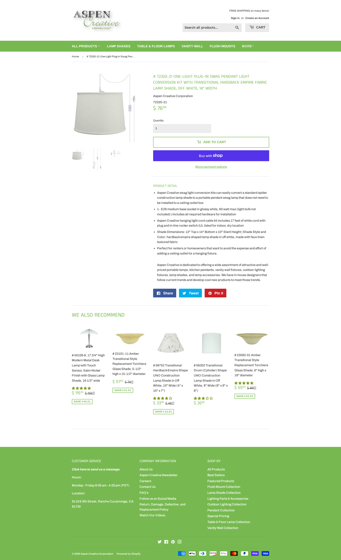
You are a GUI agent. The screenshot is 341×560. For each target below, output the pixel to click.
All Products (216, 469)
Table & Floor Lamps (156, 46)
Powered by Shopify (129, 553)
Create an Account (257, 18)
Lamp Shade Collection (224, 492)
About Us (146, 469)
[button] (81, 388)
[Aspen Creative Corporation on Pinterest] (173, 542)
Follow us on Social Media (158, 498)
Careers (145, 481)
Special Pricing (218, 516)
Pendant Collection (221, 510)
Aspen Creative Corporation (97, 553)
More (247, 46)
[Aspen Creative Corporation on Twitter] (160, 542)
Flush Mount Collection (223, 486)
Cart (260, 27)
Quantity (158, 120)
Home (75, 56)
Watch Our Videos (152, 515)
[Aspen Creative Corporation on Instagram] (180, 542)
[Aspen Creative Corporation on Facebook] (166, 542)
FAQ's (144, 492)
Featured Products (220, 481)
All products (85, 46)
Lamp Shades (118, 46)
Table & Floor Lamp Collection (228, 522)
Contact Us (148, 486)
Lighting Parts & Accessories (227, 498)
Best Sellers (216, 475)
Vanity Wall (192, 46)
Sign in (235, 18)
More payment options (211, 166)
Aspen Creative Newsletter (159, 475)
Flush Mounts (222, 46)
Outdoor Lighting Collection (226, 504)
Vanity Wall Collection (222, 528)
